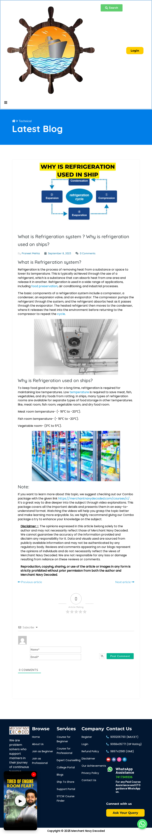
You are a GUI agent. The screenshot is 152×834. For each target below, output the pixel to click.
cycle (61, 314)
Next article (123, 582)
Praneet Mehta (31, 253)
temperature (79, 392)
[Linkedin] (124, 759)
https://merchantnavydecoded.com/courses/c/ (94, 499)
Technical (25, 121)
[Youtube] (108, 759)
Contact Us (119, 729)
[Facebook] (114, 759)
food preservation (44, 286)
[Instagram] (119, 759)
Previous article (31, 582)
